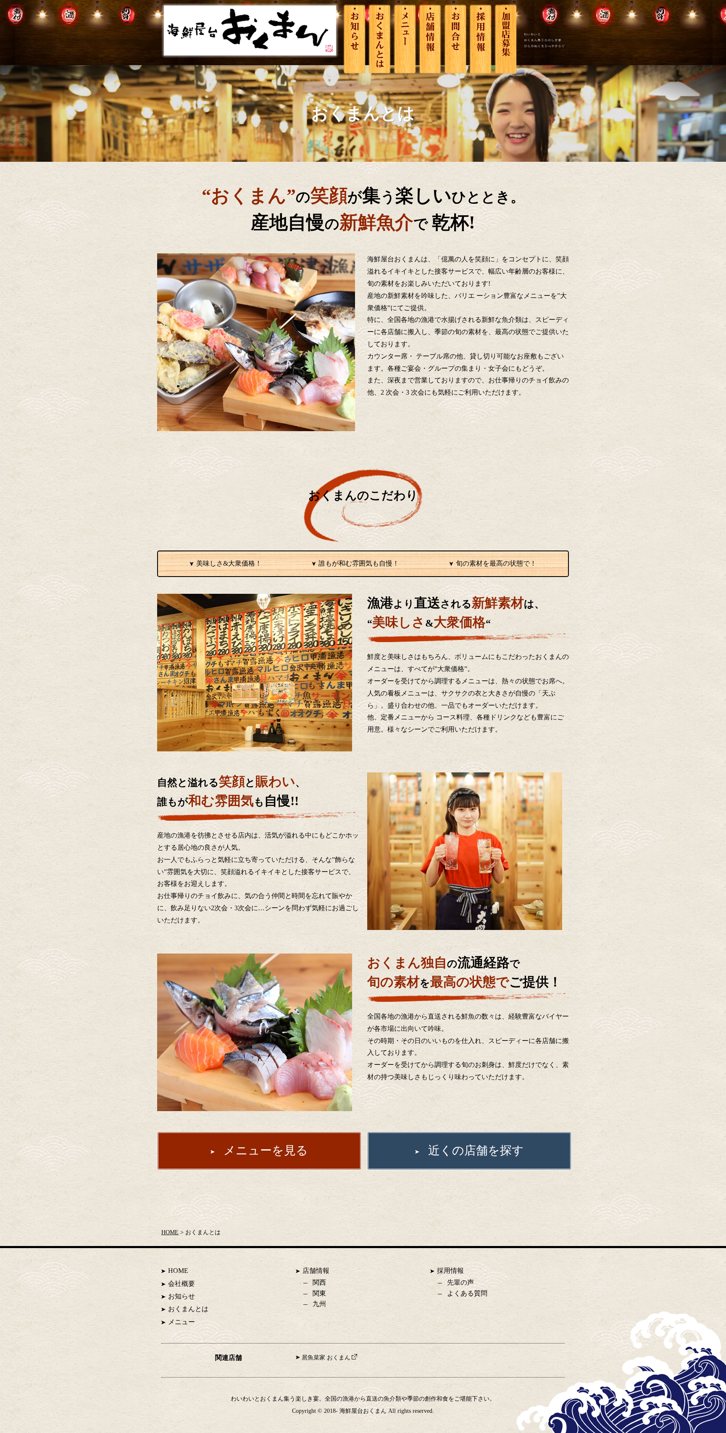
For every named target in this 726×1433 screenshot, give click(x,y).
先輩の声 (460, 1282)
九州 (319, 1303)
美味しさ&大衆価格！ (229, 563)
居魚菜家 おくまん (326, 1357)
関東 (319, 1293)
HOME (170, 1232)
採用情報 (450, 1270)
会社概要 (181, 1283)
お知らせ (181, 1296)
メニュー (181, 1321)
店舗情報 (315, 1270)
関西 (319, 1282)
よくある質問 (467, 1293)
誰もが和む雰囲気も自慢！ (358, 563)
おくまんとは (188, 1308)
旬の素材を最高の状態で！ (496, 563)
